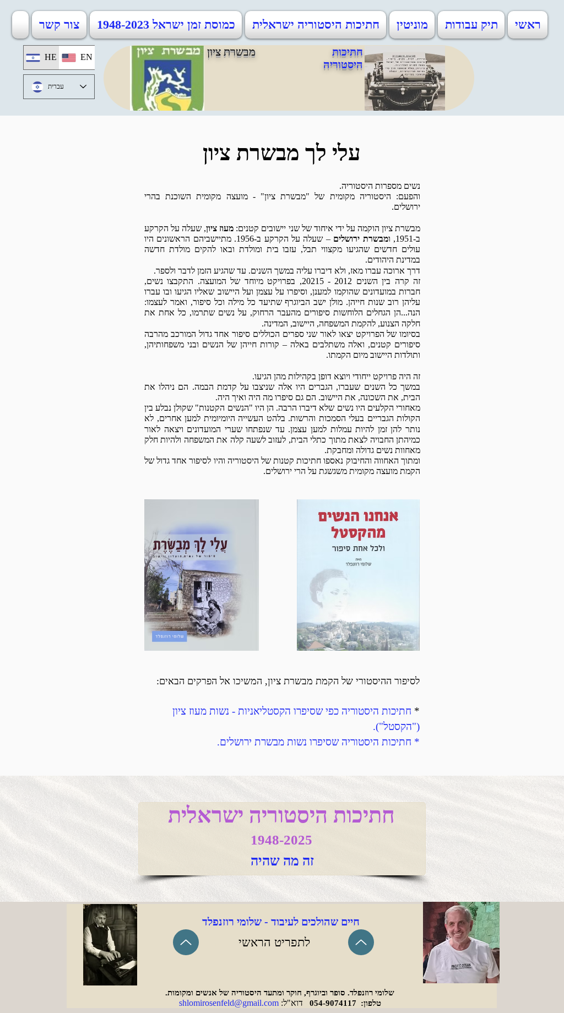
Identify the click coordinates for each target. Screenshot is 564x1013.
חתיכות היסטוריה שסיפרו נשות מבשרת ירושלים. (314, 742)
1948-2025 (281, 839)
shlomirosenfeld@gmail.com (229, 1002)
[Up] (186, 942)
